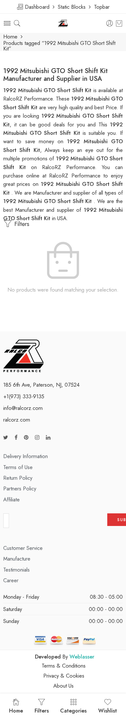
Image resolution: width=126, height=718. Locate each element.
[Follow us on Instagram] (37, 437)
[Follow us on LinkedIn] (48, 437)
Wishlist (107, 710)
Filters (20, 224)
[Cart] (119, 23)
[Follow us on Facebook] (16, 437)
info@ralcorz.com (23, 408)
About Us (63, 686)
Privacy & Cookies (63, 676)
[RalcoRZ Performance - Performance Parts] (63, 23)
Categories (73, 710)
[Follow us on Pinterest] (26, 437)
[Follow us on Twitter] (5, 437)
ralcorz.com (16, 419)
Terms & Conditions (64, 666)
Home (10, 36)
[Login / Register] (110, 23)
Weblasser (81, 656)
